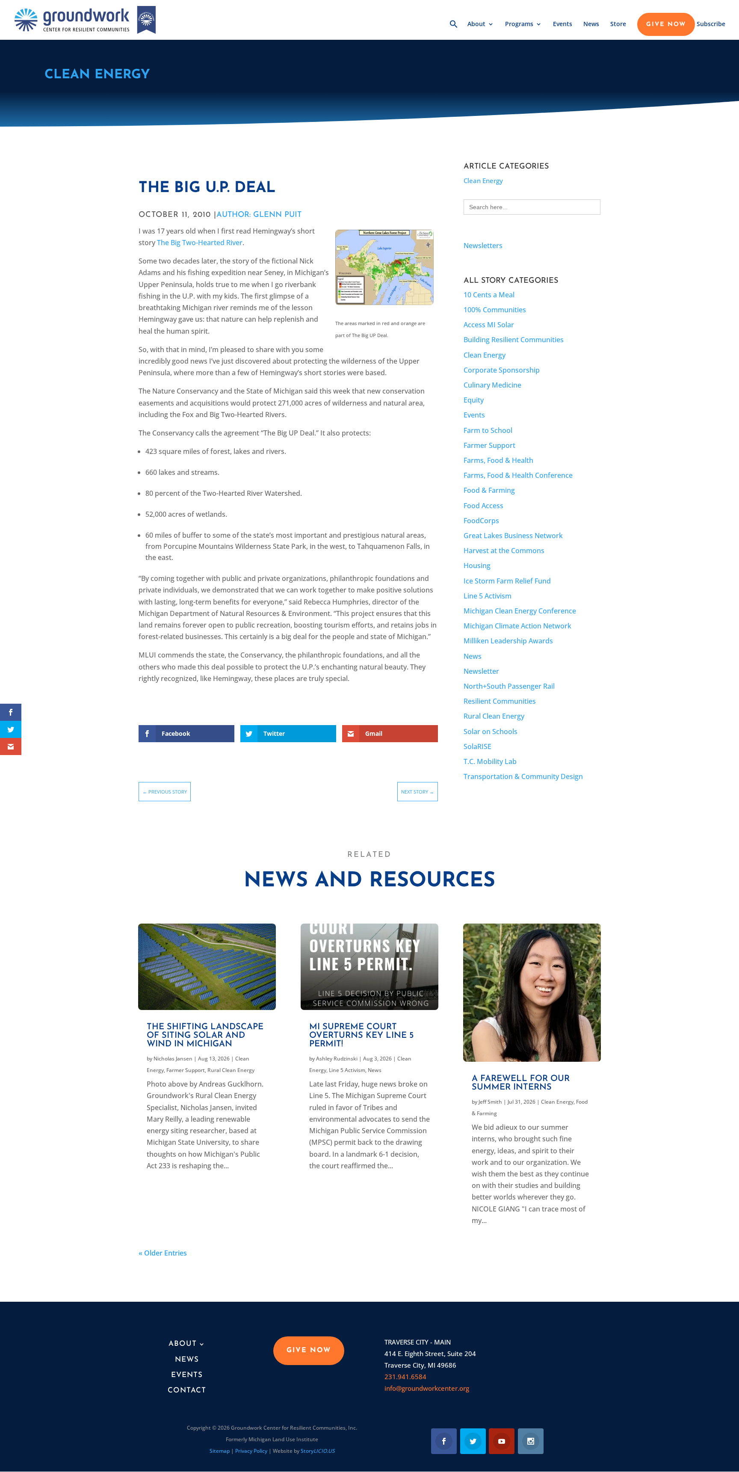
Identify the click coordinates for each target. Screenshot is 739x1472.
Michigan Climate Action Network (517, 626)
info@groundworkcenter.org (426, 1388)
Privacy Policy (251, 1450)
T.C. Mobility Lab (490, 761)
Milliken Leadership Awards (508, 641)
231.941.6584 (405, 1376)
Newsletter (481, 671)
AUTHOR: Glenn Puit (259, 215)
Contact (187, 1390)
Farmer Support (489, 445)
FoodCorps (481, 520)
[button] (453, 30)
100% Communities (495, 309)
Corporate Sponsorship (502, 370)
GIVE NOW (666, 25)
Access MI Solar (489, 324)
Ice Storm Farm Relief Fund (507, 581)
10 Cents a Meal (489, 294)
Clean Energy (97, 75)
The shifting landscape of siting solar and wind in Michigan (205, 1035)
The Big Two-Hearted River (199, 242)
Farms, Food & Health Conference (518, 475)
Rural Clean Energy (494, 716)
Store (618, 24)
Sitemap (220, 1450)
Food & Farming (489, 490)
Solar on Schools (490, 731)
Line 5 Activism (487, 596)
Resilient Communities (500, 701)
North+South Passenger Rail (509, 686)
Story (318, 1450)
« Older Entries (163, 1253)
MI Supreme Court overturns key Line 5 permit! (361, 1035)
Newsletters (483, 245)
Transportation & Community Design (523, 776)
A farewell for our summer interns (521, 1083)
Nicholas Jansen (173, 1058)
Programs (519, 24)
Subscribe (711, 24)
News (591, 24)
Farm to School (488, 430)
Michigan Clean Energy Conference (520, 611)
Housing (477, 565)
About (476, 24)
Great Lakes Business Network (513, 535)
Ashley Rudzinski (337, 1058)
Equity (474, 400)
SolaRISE (477, 746)
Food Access (483, 505)
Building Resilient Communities (514, 339)
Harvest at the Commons (504, 550)
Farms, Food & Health (498, 460)
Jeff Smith (490, 1101)
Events (562, 24)
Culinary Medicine (492, 385)
